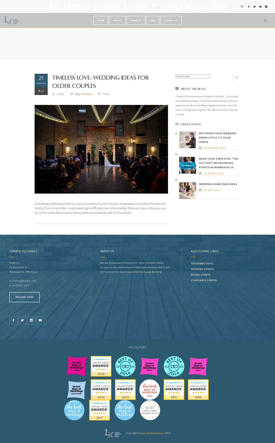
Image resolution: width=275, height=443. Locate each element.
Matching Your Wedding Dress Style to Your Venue (217, 137)
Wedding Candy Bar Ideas (218, 184)
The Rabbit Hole (202, 263)
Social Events (200, 274)
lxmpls (61, 94)
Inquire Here (24, 297)
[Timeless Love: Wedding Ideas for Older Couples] (101, 149)
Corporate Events (204, 280)
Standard (86, 94)
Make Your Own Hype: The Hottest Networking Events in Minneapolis (218, 163)
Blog (77, 94)
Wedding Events (202, 269)
